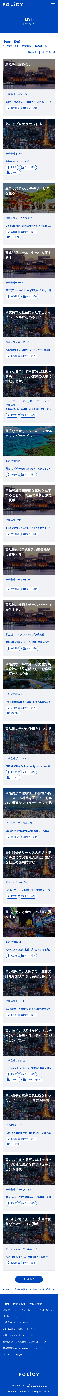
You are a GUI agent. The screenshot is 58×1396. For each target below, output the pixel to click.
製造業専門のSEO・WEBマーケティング (22, 1348)
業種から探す (21, 1289)
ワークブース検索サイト (14, 1354)
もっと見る (29, 1279)
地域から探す (35, 1304)
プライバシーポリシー (25, 1310)
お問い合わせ (45, 1310)
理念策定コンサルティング (16, 1316)
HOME (6, 1289)
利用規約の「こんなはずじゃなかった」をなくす (26, 1341)
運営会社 (7, 1310)
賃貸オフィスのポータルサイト (18, 1335)
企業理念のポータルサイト (16, 1322)
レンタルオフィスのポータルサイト (20, 1328)
